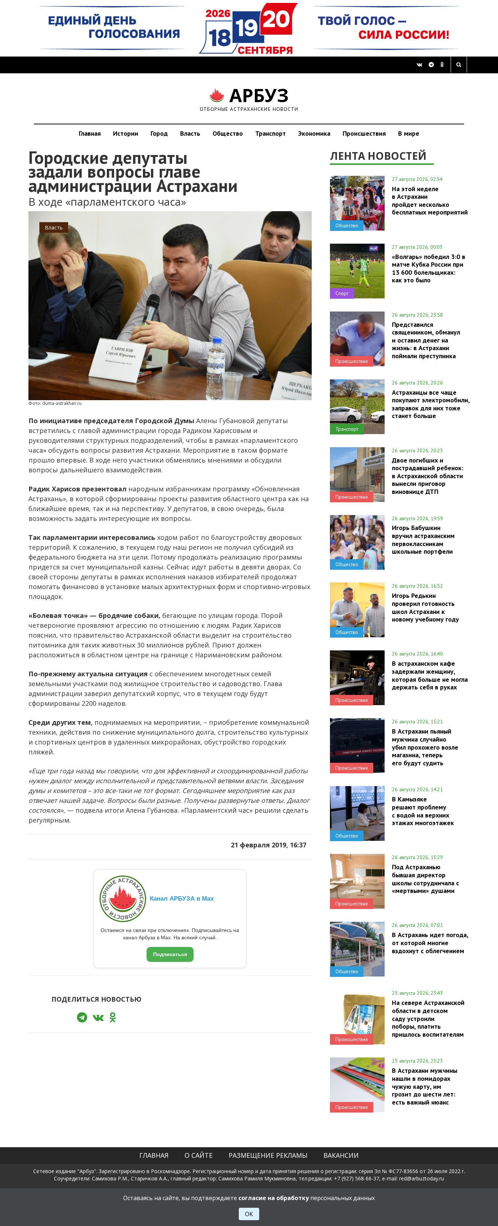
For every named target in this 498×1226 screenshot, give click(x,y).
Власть (190, 133)
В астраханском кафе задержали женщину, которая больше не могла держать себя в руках (430, 675)
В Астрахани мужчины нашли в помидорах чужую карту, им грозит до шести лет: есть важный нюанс (424, 1086)
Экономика (314, 133)
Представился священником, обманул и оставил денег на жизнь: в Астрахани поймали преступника (426, 340)
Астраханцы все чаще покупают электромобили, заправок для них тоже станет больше (431, 404)
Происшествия (364, 133)
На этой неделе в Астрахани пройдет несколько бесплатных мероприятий (430, 200)
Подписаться (170, 954)
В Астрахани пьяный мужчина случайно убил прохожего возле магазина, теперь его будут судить (425, 747)
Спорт (342, 293)
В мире (408, 133)
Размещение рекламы (268, 1155)
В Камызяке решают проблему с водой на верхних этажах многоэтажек (423, 811)
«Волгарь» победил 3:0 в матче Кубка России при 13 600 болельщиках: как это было (428, 268)
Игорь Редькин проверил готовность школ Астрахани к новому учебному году (425, 607)
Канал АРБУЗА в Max (182, 898)
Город (159, 133)
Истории (125, 133)
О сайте (198, 1155)
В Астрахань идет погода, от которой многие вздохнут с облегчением (430, 943)
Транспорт (270, 133)
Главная (90, 133)
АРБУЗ (249, 98)
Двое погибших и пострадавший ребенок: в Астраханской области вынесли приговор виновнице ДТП (427, 476)
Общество (228, 133)
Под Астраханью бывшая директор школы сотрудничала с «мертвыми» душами (425, 878)
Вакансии (341, 1155)
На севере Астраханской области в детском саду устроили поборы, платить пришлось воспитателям (428, 1018)
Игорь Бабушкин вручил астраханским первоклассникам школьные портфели (423, 539)
